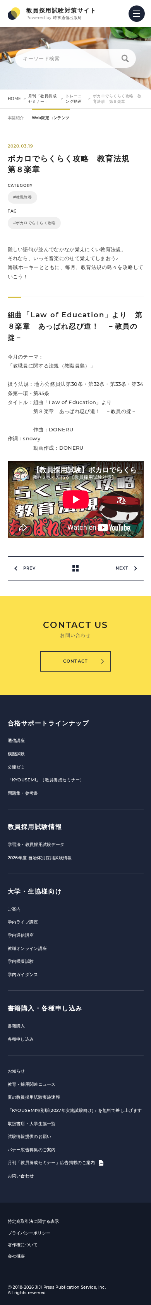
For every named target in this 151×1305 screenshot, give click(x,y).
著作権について (23, 1244)
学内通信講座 (21, 935)
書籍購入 (16, 1026)
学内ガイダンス (23, 974)
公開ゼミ (16, 767)
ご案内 (14, 909)
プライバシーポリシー (29, 1233)
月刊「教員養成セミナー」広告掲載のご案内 (52, 1162)
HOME (14, 98)
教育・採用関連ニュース (32, 1084)
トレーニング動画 (73, 98)
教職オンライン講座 (27, 948)
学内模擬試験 (21, 961)
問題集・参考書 (23, 793)
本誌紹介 (16, 117)
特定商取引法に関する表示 (33, 1221)
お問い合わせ (21, 1175)
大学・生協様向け (35, 891)
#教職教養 (22, 197)
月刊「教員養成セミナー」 (42, 98)
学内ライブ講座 (23, 922)
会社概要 (16, 1256)
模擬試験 (16, 753)
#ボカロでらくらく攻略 (34, 222)
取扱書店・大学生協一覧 (32, 1123)
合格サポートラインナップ (48, 723)
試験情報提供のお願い (29, 1136)
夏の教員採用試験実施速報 (34, 1097)
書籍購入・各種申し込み (45, 1008)
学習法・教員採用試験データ (36, 844)
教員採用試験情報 (35, 826)
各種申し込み (21, 1039)
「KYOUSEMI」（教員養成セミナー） (46, 780)
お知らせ (16, 1071)
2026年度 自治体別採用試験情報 (40, 857)
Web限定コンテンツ (51, 117)
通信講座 (16, 740)
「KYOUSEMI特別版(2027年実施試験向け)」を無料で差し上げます (75, 1110)
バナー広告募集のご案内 (32, 1149)
